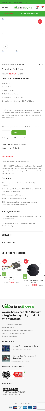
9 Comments (28, 349)
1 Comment (25, 361)
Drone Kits (11, 64)
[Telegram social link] (18, 148)
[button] (25, 276)
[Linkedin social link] (16, 148)
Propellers (20, 64)
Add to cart (18, 132)
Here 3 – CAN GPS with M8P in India (33, 282)
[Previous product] (38, 64)
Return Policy (8, 14)
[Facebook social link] (8, 148)
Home (4, 64)
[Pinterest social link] (13, 148)
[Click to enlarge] (5, 46)
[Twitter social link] (10, 148)
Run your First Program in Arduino (24, 346)
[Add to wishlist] (19, 261)
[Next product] (42, 64)
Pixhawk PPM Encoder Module (11, 279)
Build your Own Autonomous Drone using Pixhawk (25, 357)
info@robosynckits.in (9, 336)
